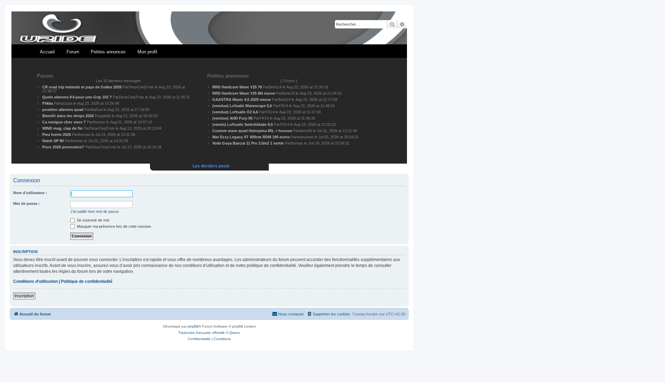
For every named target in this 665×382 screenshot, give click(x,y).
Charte (289, 81)
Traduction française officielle (201, 333)
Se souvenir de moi (92, 220)
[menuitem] (328, 314)
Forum (72, 51)
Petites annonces (108, 51)
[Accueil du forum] (209, 28)
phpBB (193, 326)
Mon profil (147, 51)
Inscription (24, 296)
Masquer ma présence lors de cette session (113, 226)
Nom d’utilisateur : (30, 193)
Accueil (47, 51)
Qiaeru (234, 333)
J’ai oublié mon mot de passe (94, 211)
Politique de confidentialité (87, 281)
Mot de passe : (26, 203)
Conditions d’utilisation (35, 281)
